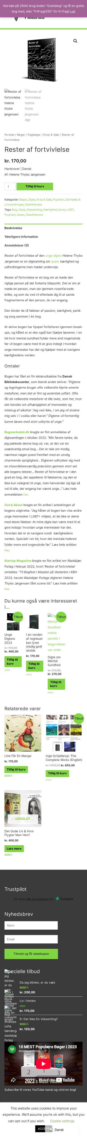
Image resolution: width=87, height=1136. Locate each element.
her (25, 494)
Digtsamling (34, 209)
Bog (14, 209)
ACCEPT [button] (43, 1128)
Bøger (21, 134)
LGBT (70, 209)
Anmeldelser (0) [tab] (16, 245)
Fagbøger (34, 134)
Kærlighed (50, 209)
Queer (21, 214)
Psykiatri (58, 199)
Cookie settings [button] (62, 1121)
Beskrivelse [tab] (13, 228)
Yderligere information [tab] (21, 236)
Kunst (61, 209)
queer (55, 261)
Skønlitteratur (33, 204)
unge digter (53, 255)
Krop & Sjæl (51, 134)
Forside (9, 134)
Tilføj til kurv (34, 186)
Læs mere (14, 848)
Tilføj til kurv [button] (12, 661)
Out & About (13, 505)
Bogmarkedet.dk (16, 432)
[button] (75, 41)
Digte (31, 199)
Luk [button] (72, 11)
